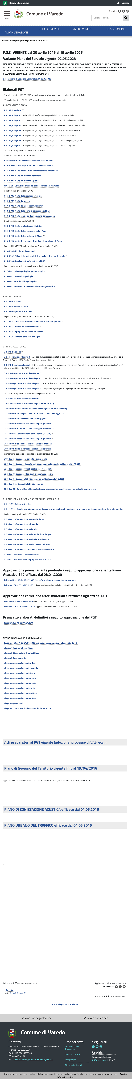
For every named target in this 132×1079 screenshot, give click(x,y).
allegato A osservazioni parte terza (19, 673)
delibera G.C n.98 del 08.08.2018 (18, 601)
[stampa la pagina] (7, 990)
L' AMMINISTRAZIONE (16, 31)
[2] (3, 857)
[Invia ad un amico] (12, 990)
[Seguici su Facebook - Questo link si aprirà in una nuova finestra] (119, 11)
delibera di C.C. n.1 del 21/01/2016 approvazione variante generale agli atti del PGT (41, 642)
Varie (12, 40)
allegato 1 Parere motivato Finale (18, 647)
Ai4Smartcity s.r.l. (100, 1060)
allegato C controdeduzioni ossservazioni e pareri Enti (28, 708)
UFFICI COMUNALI (49, 29)
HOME (5, 40)
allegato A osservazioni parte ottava (20, 698)
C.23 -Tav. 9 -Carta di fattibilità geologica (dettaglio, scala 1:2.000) (34, 478)
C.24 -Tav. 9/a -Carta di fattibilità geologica (23, 483)
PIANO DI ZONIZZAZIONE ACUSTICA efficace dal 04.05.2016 (51, 809)
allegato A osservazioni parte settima (20, 693)
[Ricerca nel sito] (126, 18)
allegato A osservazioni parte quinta (20, 683)
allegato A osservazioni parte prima (19, 663)
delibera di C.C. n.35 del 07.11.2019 (19, 585)
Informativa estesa (65, 1077)
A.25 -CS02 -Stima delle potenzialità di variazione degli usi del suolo (34, 256)
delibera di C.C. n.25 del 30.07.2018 (20, 606)
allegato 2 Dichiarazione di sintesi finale (21, 652)
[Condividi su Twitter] (124, 986)
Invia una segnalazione (38, 1018)
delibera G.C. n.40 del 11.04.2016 (18, 622)
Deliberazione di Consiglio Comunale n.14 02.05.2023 (27, 78)
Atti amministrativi (73, 1065)
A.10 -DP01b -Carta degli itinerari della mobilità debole (28, 165)
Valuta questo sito (97, 1018)
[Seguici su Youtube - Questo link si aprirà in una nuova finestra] (127, 11)
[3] (3, 862)
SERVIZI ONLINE (115, 29)
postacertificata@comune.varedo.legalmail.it (33, 1059)
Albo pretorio (70, 1059)
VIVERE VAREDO (82, 29)
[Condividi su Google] (120, 986)
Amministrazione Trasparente (72, 1047)
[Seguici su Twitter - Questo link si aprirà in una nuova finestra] (123, 11)
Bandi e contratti (72, 1054)
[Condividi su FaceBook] (116, 986)
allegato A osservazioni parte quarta (20, 678)
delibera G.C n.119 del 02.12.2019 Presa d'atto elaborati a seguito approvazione (40, 580)
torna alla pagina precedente (65, 1004)
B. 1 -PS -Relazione (12, 301)
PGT (18, 40)
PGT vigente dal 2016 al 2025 (34, 40)
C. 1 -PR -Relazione (12, 351)
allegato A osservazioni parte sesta (19, 688)
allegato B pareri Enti (13, 703)
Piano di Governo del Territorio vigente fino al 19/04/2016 (51, 768)
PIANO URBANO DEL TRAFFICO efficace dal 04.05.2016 (48, 825)
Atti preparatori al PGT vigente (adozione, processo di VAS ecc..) (55, 742)
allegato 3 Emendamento (15, 658)
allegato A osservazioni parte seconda (21, 668)
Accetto (123, 1074)
